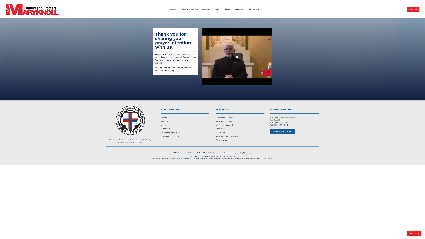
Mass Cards (220, 132)
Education (239, 9)
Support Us (206, 9)
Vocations (194, 9)
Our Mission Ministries (225, 118)
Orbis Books (220, 129)
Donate (414, 233)
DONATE (413, 9)
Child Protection (253, 9)
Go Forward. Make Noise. (171, 132)
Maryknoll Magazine (224, 121)
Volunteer (227, 9)
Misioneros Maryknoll (224, 125)
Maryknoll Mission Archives (227, 136)
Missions (183, 9)
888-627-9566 (280, 125)
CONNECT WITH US (282, 131)
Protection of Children (170, 136)
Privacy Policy (221, 140)
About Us (172, 9)
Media (216, 9)
